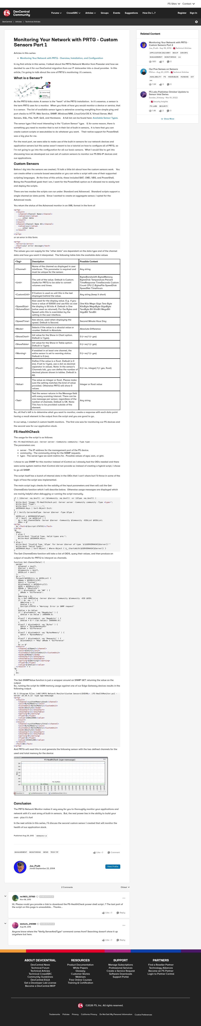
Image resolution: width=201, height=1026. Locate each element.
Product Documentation (80, 964)
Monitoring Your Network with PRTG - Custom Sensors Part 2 (168, 43)
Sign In (193, 12)
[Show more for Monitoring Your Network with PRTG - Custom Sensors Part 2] (179, 57)
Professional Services (120, 968)
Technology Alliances (161, 968)
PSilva (152, 72)
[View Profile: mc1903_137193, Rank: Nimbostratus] (15, 898)
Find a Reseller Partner (161, 964)
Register (182, 12)
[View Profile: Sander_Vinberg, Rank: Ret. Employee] (143, 94)
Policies (65, 1014)
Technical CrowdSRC (40, 973)
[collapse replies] (5, 896)
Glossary (80, 970)
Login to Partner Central (161, 973)
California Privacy (89, 1014)
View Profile (112, 866)
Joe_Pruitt (35, 865)
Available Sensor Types (105, 117)
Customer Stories (80, 973)
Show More (169, 119)
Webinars (80, 976)
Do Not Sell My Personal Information (116, 1014)
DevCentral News (40, 964)
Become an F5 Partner (160, 970)
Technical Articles (32, 22)
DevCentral (7, 22)
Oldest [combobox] (125, 887)
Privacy (75, 1014)
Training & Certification (80, 982)
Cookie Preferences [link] (143, 1014)
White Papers (80, 968)
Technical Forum (40, 968)
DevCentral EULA (40, 979)
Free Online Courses (80, 979)
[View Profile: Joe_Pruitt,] (20, 867)
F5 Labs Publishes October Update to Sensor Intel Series (169, 93)
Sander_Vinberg (156, 98)
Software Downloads (120, 973)
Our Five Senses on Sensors (163, 69)
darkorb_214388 (28, 924)
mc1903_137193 (27, 896)
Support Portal (121, 976)
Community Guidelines (40, 976)
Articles (18, 22)
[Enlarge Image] (67, 90)
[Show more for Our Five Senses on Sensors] (151, 80)
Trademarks (54, 1014)
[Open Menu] (196, 22)
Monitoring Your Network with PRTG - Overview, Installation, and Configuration (61, 58)
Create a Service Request (121, 970)
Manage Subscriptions (120, 964)
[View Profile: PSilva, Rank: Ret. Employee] (143, 72)
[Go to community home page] (16, 13)
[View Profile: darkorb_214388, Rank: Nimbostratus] (15, 925)
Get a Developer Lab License (40, 982)
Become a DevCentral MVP (40, 986)
